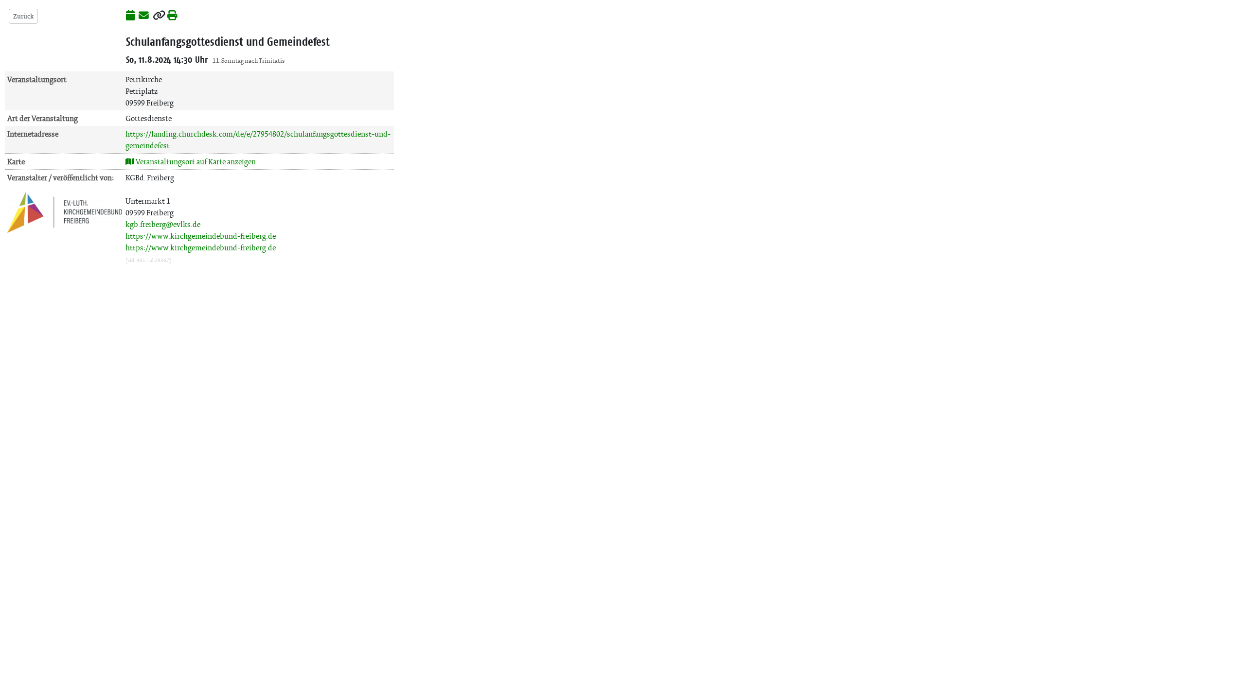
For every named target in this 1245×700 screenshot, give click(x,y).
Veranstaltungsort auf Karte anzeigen (195, 162)
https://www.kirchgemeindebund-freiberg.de (200, 236)
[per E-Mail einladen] (144, 16)
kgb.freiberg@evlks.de (162, 224)
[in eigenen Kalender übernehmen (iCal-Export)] (130, 16)
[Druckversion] (172, 16)
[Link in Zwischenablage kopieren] (159, 16)
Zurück (23, 16)
